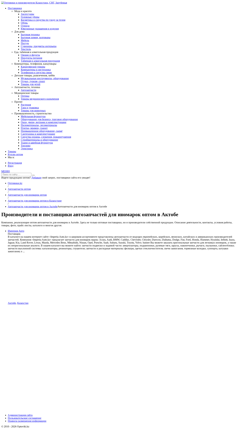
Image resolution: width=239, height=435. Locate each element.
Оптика (25, 96)
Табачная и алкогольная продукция (40, 60)
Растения (26, 104)
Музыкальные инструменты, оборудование (45, 78)
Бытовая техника (30, 34)
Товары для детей (30, 84)
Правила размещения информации (27, 421)
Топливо (25, 145)
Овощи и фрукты (30, 55)
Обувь (24, 22)
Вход (10, 165)
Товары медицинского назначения (40, 98)
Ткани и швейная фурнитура (37, 142)
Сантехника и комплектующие (38, 134)
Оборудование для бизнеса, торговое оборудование (49, 119)
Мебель (25, 40)
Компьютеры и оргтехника (36, 69)
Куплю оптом (15, 154)
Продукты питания (31, 58)
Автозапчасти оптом (19, 189)
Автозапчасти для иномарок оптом (27, 194)
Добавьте (36, 177)
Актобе (12, 303)
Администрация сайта (20, 415)
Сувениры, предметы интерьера (38, 46)
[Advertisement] (122, 277)
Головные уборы (30, 17)
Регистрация (15, 162)
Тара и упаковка (30, 107)
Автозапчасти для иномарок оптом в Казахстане (35, 200)
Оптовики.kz (15, 183)
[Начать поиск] (33, 175)
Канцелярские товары (33, 66)
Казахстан (22, 303)
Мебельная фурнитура (33, 116)
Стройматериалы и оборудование (39, 139)
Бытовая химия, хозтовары (35, 37)
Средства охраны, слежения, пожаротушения (46, 136)
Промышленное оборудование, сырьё (41, 131)
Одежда (25, 25)
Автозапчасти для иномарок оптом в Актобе (32, 206)
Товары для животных (33, 110)
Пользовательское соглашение (24, 418)
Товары (12, 151)
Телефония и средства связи (36, 72)
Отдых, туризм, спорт (33, 81)
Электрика (27, 148)
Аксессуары (27, 14)
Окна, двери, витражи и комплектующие (43, 122)
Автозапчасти (28, 90)
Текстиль (26, 49)
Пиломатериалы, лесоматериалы (39, 125)
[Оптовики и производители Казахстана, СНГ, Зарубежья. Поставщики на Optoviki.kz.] (34, 2)
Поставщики (15, 8)
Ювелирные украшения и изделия (40, 28)
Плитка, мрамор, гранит (34, 128)
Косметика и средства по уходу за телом (43, 20)
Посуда (25, 43)
